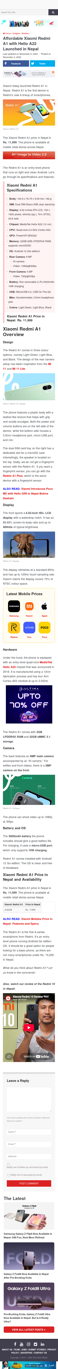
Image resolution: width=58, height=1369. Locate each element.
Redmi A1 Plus (13, 476)
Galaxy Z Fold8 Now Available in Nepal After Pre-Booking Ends (26, 1275)
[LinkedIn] (42, 1344)
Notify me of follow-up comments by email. (27, 1167)
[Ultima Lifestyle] (29, 705)
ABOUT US (7, 1349)
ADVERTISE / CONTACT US (34, 1352)
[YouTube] (21, 1344)
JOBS (24, 1349)
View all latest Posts (28, 1329)
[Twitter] (35, 1344)
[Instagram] (28, 1344)
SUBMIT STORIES (37, 1349)
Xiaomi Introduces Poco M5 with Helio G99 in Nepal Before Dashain (28, 493)
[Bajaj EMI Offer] (29, 1365)
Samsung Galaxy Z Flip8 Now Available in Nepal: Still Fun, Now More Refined (28, 1235)
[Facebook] (15, 1344)
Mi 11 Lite (18, 369)
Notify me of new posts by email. (26, 1174)
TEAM (17, 1349)
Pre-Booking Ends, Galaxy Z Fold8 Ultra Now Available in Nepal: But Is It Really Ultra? (27, 1317)
